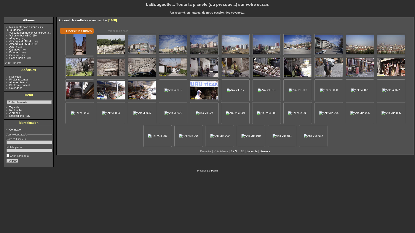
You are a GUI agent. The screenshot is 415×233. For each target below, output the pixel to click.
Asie (11, 46)
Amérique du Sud (19, 44)
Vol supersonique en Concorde (27, 32)
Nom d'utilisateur (16, 139)
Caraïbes (14, 49)
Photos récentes (18, 79)
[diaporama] (404, 20)
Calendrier (15, 88)
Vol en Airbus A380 (20, 35)
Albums (29, 20)
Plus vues (15, 76)
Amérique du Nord (20, 41)
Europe (13, 52)
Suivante (251, 151)
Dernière (265, 151)
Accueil (64, 20)
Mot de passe (14, 147)
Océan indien (17, 58)
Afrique (13, 38)
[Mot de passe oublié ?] (48, 162)
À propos (14, 113)
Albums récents (18, 82)
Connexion (15, 129)
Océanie (14, 55)
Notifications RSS (19, 115)
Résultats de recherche (89, 20)
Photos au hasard (19, 85)
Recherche (15, 110)
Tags (12, 107)
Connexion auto (19, 155)
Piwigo (214, 170)
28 (242, 151)
